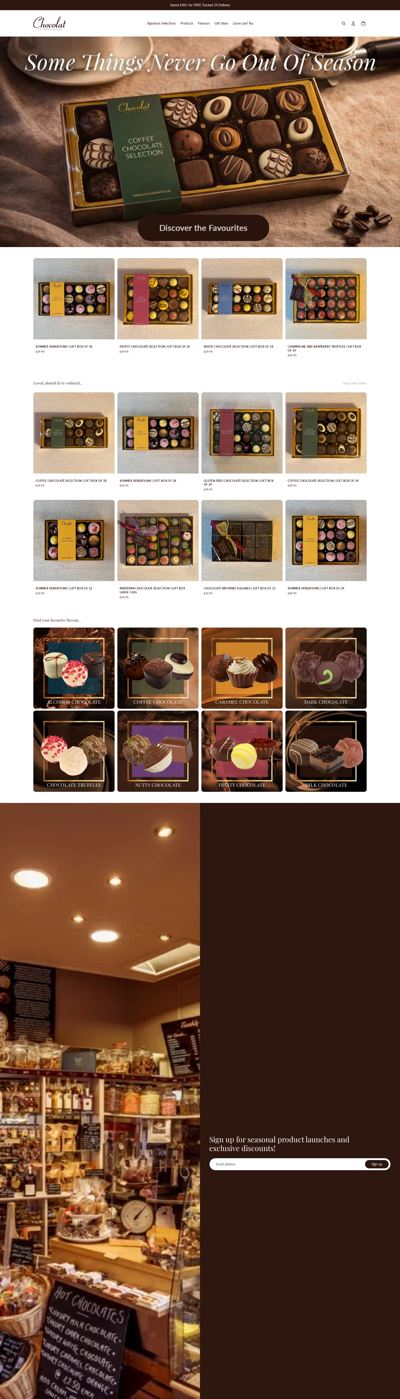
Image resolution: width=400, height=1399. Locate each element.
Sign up (377, 1164)
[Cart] (363, 23)
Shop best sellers (355, 383)
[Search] (343, 23)
